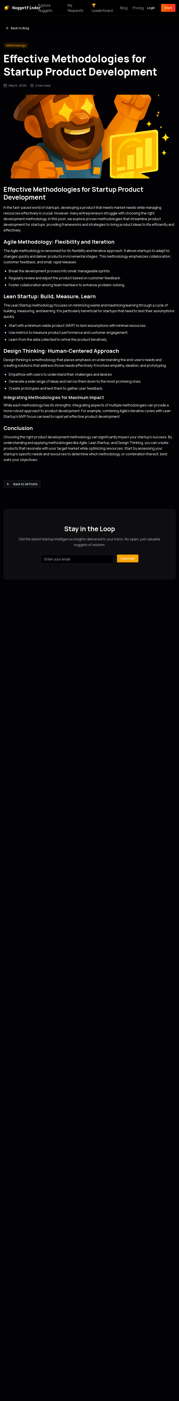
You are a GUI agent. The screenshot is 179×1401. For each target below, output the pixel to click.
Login (151, 8)
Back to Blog (20, 28)
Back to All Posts (25, 484)
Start (168, 8)
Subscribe (127, 558)
